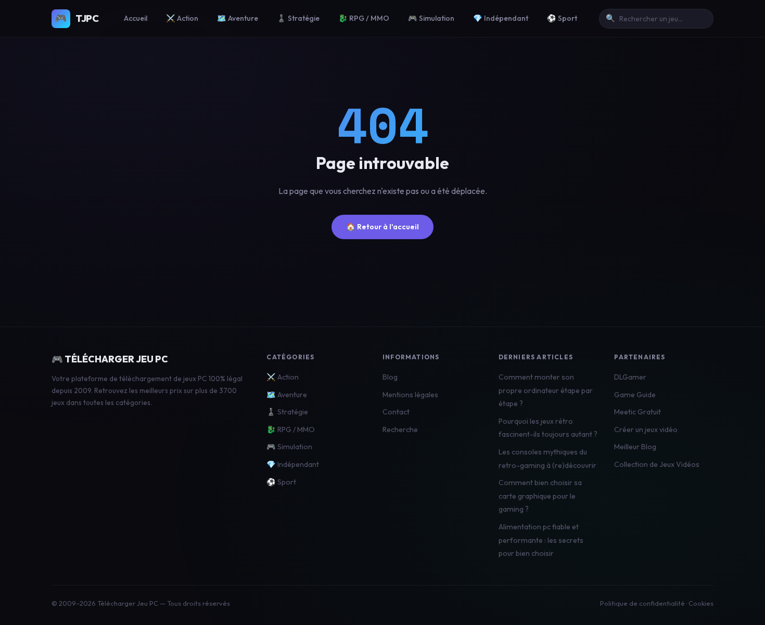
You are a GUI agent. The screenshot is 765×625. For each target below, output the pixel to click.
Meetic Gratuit (637, 411)
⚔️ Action (182, 18)
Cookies (700, 603)
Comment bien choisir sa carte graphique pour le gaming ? (540, 496)
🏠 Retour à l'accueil (382, 226)
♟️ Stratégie (298, 18)
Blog (390, 377)
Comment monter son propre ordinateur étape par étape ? (546, 390)
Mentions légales (410, 394)
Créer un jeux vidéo (646, 429)
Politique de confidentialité (642, 603)
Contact (396, 411)
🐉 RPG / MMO (363, 18)
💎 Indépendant (500, 18)
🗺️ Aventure (237, 18)
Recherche (400, 429)
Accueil (135, 18)
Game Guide (635, 394)
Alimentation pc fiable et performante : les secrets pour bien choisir (541, 540)
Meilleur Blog (635, 446)
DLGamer (630, 377)
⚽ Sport (562, 18)
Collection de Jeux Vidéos (656, 464)
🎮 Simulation (431, 18)
